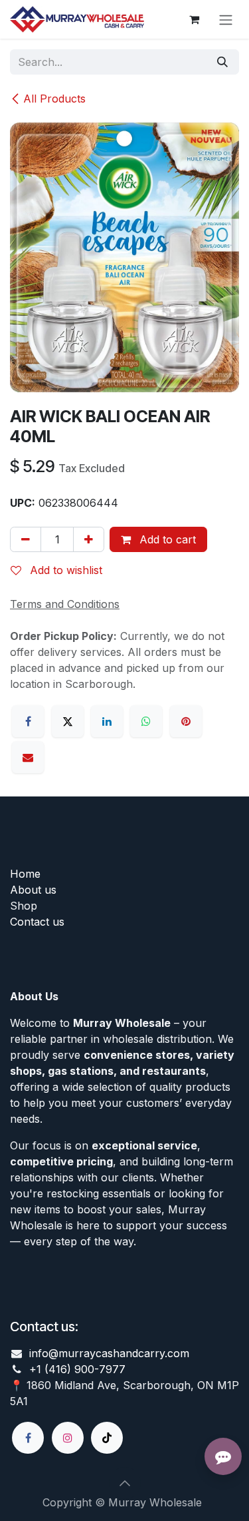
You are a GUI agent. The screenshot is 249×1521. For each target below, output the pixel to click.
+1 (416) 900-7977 (77, 1369)
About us (33, 889)
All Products (54, 98)
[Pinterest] (186, 721)
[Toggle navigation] (225, 19)
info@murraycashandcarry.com (109, 1353)
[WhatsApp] (146, 721)
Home (25, 873)
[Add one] (88, 539)
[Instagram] (68, 1438)
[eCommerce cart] (194, 19)
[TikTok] (107, 1438)
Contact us (37, 921)
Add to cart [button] (166, 539)
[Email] (28, 757)
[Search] (222, 62)
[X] (68, 721)
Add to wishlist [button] (64, 570)
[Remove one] (25, 539)
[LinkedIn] (107, 721)
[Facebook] (28, 721)
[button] (125, 1483)
